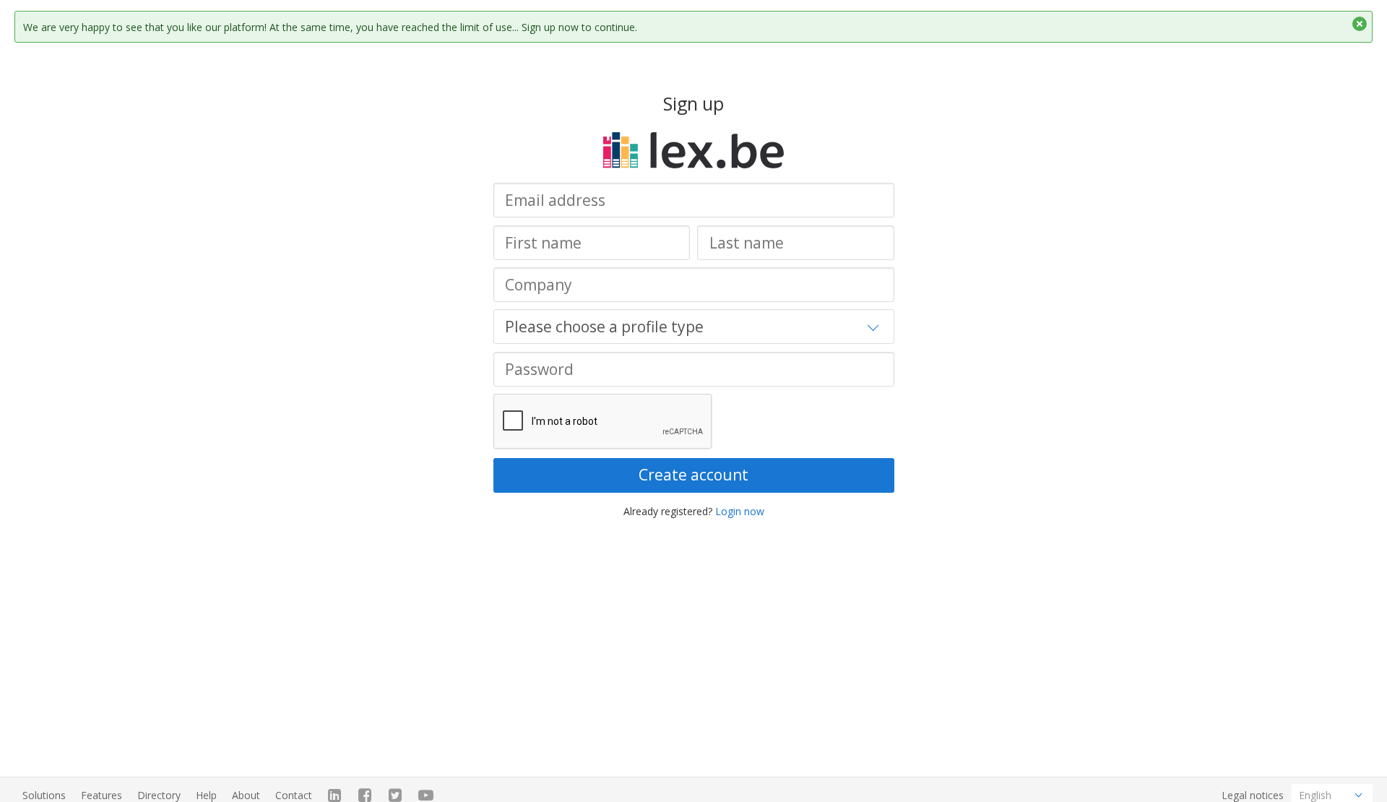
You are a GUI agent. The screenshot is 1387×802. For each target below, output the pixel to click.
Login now (739, 511)
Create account (693, 475)
